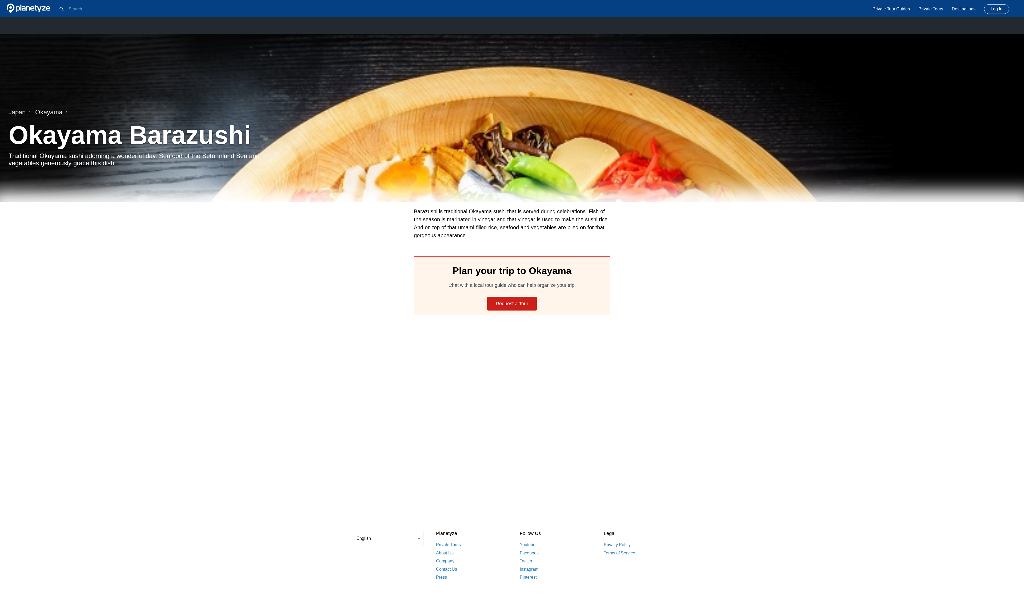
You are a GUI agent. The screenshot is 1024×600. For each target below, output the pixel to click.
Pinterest (528, 577)
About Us (445, 553)
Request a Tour (512, 303)
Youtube (527, 544)
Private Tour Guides (891, 9)
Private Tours (930, 9)
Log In (996, 9)
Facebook (529, 553)
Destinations (963, 9)
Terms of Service (619, 553)
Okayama (48, 112)
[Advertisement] (512, 425)
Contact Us (446, 569)
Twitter (526, 561)
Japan (17, 112)
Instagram (529, 569)
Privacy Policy (617, 544)
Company (445, 561)
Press (441, 577)
